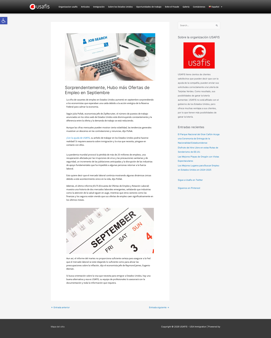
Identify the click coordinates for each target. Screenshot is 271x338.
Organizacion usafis (68, 6)
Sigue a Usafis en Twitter (190, 180)
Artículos (85, 6)
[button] (3, 20)
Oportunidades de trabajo (148, 6)
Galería (186, 6)
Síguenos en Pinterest (189, 188)
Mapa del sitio (58, 326)
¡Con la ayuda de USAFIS (78, 137)
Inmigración (99, 6)
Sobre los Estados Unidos (120, 6)
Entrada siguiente (159, 307)
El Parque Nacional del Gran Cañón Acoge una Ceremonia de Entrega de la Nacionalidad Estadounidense (199, 138)
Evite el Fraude (172, 6)
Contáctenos (199, 6)
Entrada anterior (60, 307)
